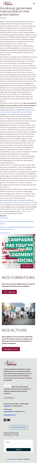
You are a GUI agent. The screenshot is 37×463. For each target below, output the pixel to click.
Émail (7, 442)
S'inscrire (18, 449)
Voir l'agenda (9, 292)
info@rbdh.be (7, 406)
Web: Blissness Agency (12, 459)
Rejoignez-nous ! (11, 349)
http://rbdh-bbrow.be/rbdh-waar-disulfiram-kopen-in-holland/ (18, 202)
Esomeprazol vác (5, 233)
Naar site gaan (4, 218)
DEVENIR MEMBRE (18, 427)
